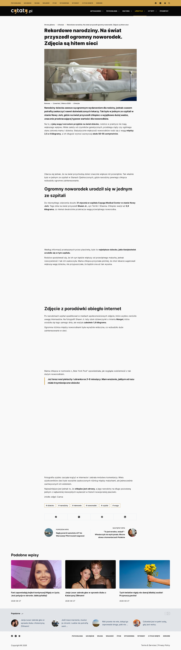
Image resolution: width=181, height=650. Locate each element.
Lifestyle (139, 11)
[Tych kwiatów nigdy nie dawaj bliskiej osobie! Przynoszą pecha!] (144, 574)
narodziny (63, 505)
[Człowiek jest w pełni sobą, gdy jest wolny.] (136, 623)
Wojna (37, 3)
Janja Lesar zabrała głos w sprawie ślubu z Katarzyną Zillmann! (32, 623)
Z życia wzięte (87, 3)
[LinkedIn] (125, 517)
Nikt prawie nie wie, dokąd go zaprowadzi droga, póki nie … (115, 623)
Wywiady (75, 3)
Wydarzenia (64, 3)
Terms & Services (148, 645)
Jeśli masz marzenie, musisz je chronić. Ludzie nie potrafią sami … (75, 623)
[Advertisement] (90, 154)
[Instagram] (160, 3)
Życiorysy (164, 11)
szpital (104, 505)
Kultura (126, 11)
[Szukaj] (169, 3)
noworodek (91, 505)
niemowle (77, 505)
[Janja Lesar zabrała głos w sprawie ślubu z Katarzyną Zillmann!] (90, 574)
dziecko (50, 505)
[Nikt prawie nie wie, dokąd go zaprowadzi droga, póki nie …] (96, 623)
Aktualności (95, 11)
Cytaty (151, 11)
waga (116, 505)
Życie (55, 3)
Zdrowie (99, 3)
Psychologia (16, 3)
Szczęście (27, 3)
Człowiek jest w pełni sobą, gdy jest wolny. (155, 623)
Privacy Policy (164, 645)
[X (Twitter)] (78, 517)
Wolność (46, 3)
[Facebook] (155, 3)
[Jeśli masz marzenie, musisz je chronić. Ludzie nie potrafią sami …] (55, 623)
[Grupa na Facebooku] (165, 3)
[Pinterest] (102, 517)
